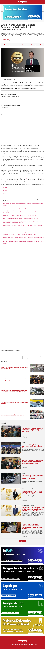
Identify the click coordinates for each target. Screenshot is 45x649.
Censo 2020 (5, 187)
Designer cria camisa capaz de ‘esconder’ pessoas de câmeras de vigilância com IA (14, 367)
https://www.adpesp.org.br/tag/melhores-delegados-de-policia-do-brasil (19, 215)
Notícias (23, 426)
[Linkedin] (34, 644)
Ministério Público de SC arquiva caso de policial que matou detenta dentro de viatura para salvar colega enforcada (14, 391)
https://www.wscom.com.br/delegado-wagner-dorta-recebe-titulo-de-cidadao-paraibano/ (23, 230)
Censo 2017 (5, 196)
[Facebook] (31, 644)
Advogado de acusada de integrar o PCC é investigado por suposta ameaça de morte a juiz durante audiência (14, 414)
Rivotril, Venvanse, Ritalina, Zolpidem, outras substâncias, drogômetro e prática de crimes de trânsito (32, 526)
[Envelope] (35, 644)
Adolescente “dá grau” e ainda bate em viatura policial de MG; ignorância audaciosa (32, 477)
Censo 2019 (5, 190)
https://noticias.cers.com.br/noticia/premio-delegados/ (15, 208)
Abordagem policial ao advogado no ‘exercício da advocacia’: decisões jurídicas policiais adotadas (32, 461)
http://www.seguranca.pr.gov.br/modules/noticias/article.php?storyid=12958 (20, 218)
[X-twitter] (32, 644)
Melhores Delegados (26, 488)
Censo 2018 (5, 193)
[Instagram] (30, 644)
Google (26, 178)
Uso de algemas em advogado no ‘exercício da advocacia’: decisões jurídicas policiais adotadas (14, 379)
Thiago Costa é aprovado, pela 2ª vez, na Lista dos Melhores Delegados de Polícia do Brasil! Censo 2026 (33, 509)
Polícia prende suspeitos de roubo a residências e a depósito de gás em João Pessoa (32, 429)
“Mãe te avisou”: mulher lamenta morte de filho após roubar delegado (14, 403)
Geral (27, 522)
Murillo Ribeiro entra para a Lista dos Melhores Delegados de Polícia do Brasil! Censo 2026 (32, 492)
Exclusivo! (24, 458)
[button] (5, 44)
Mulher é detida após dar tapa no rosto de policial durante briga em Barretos (32, 446)
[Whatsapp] (36, 644)
